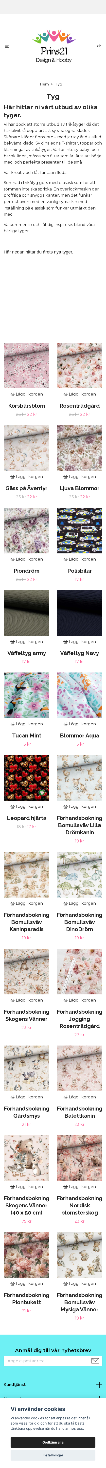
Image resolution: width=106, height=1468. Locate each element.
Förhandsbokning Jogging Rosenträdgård (79, 1018)
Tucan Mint (26, 735)
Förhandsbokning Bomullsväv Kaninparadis (26, 922)
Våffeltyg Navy (79, 653)
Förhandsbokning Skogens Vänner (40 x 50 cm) (26, 1205)
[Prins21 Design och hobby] (54, 46)
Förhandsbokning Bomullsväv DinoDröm (79, 922)
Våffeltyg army (26, 653)
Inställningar (53, 1455)
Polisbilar (79, 570)
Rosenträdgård (79, 405)
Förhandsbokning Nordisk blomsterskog (79, 1205)
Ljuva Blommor (80, 488)
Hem (44, 84)
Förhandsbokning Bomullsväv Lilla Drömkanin (79, 825)
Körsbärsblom (26, 405)
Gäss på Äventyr (26, 488)
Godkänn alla (53, 1442)
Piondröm (26, 570)
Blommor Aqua (79, 735)
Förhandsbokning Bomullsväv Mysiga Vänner (79, 1302)
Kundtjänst (15, 1384)
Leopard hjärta (26, 818)
